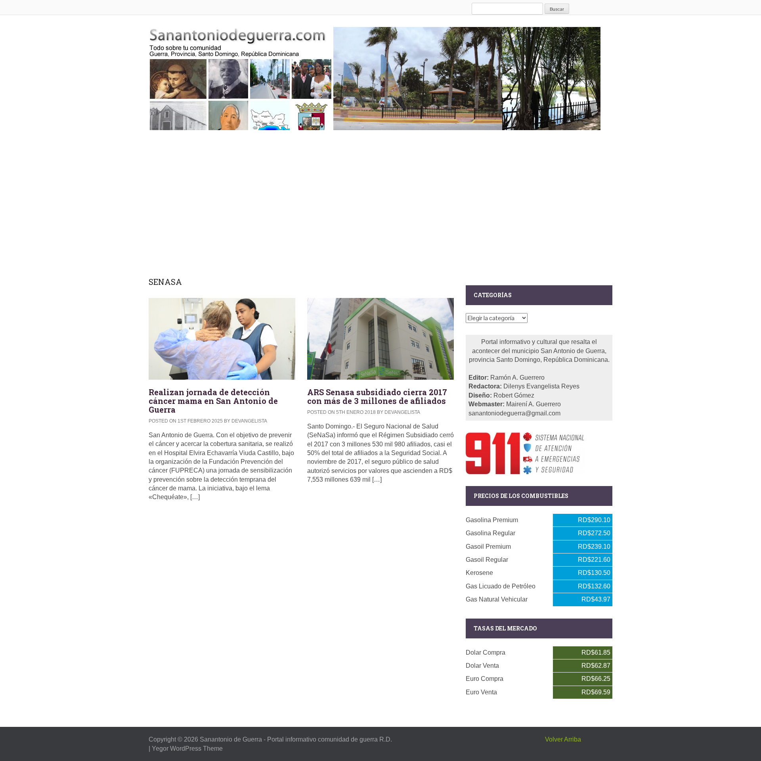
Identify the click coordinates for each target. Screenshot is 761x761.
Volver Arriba (563, 739)
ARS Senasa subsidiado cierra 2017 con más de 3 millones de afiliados (377, 396)
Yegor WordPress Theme (187, 748)
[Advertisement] (380, 202)
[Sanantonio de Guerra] (374, 76)
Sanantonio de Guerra (231, 739)
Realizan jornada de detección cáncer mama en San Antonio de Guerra (213, 401)
